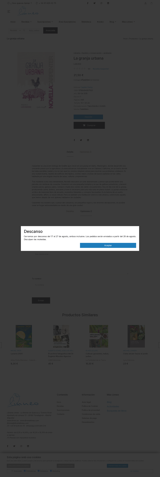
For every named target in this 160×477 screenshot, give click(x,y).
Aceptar (108, 245)
